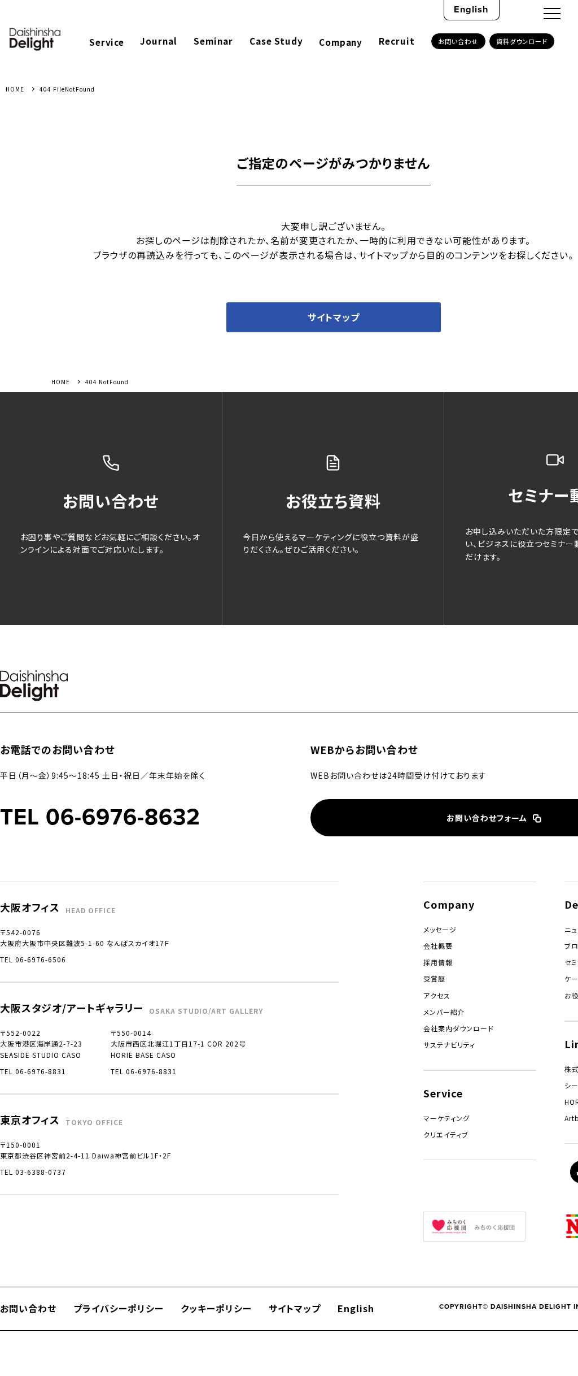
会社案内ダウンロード (458, 1028)
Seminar (213, 40)
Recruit (397, 40)
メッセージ (440, 929)
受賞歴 (434, 978)
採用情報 (438, 962)
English (471, 9)
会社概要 (438, 945)
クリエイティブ (445, 1134)
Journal (158, 40)
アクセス (436, 995)
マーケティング (446, 1118)
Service (106, 42)
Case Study (276, 40)
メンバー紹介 (444, 1012)
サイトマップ (334, 317)
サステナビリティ (449, 1044)
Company (340, 42)
